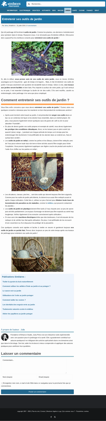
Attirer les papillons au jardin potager (18, 314)
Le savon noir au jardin (12, 291)
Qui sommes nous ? (68, 411)
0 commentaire (31, 25)
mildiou (50, 203)
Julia (6, 25)
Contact (43, 411)
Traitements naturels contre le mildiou (18, 309)
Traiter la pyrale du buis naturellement (18, 282)
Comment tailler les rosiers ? (14, 300)
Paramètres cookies (82, 411)
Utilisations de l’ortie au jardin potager (18, 295)
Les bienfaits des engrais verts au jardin (19, 305)
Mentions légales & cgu (54, 411)
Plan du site (35, 411)
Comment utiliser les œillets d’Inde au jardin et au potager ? (27, 286)
